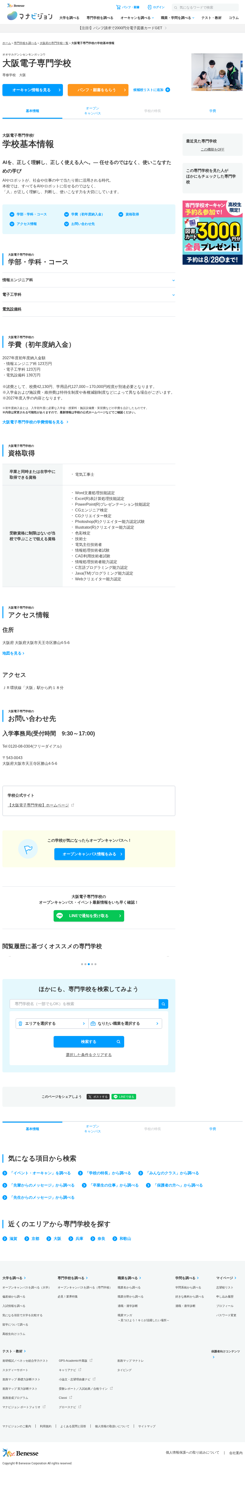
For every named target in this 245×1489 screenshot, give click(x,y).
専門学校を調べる (100, 18)
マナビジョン (29, 15)
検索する (88, 1042)
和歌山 (125, 1239)
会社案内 (236, 1453)
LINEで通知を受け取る (89, 916)
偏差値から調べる (13, 1296)
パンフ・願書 (97, 90)
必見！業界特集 (68, 1296)
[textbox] (89, 1004)
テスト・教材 (211, 18)
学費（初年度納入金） (88, 214)
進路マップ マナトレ (130, 1360)
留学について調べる (15, 1324)
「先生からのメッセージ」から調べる (42, 1197)
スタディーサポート (15, 1370)
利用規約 (45, 1426)
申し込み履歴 (225, 1296)
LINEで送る (126, 1096)
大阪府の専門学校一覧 (54, 43)
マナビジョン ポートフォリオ (21, 1407)
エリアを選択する (40, 1023)
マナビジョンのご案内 (16, 1426)
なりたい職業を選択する (119, 1023)
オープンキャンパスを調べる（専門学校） (85, 1287)
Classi (63, 1397)
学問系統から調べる (188, 1287)
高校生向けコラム (13, 1334)
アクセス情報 (27, 224)
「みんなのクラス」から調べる (172, 1173)
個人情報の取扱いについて (112, 1426)
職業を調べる (128, 1278)
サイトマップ (147, 1426)
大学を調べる (69, 18)
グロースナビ (67, 1407)
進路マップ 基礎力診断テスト (21, 1379)
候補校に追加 (148, 90)
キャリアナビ (67, 1370)
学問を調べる (185, 1278)
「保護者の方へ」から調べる (178, 1185)
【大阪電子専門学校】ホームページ (38, 805)
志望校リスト (225, 1287)
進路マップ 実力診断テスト (20, 1388)
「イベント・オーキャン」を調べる (40, 1173)
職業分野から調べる (131, 1296)
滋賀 (13, 1239)
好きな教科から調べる (189, 1296)
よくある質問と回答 (73, 1426)
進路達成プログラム (15, 1397)
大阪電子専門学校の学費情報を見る (33, 422)
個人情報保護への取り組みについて (192, 1452)
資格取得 (132, 214)
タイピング (124, 1370)
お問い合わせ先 (83, 224)
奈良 (101, 1239)
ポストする (100, 1096)
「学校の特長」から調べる (108, 1173)
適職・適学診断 (128, 1306)
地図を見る (12, 653)
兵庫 (79, 1239)
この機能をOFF (212, 149)
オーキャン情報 (31, 90)
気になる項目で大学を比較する (22, 1315)
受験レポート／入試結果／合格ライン (83, 1388)
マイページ (224, 1278)
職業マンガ (143, 1318)
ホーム (6, 43)
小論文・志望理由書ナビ (74, 1379)
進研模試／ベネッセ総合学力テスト (25, 1360)
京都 (35, 1239)
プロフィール (225, 1306)
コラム (234, 18)
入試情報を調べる (13, 1306)
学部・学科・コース (32, 214)
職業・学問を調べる (176, 18)
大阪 (57, 1239)
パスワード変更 (226, 1315)
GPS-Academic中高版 (73, 1360)
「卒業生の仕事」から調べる (114, 1185)
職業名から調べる (129, 1287)
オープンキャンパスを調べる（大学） (26, 1287)
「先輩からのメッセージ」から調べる (42, 1185)
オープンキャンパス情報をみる (89, 854)
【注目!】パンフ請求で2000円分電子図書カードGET (120, 28)
